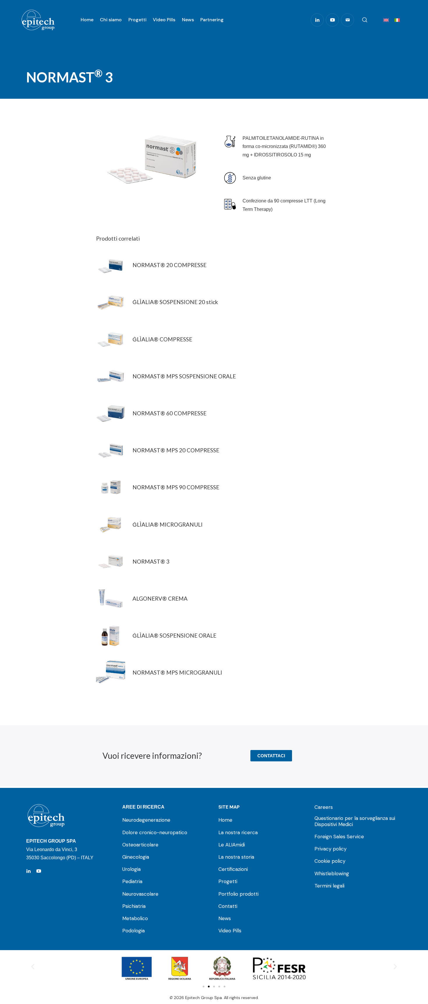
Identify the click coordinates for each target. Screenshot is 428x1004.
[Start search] (365, 20)
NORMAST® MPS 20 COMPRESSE (175, 450)
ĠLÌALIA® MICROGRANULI (167, 524)
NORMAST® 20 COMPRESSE (169, 265)
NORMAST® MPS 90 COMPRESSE (175, 487)
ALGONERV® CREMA (160, 598)
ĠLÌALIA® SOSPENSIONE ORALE (174, 635)
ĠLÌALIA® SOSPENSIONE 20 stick (175, 302)
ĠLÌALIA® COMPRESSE (162, 339)
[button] (32, 966)
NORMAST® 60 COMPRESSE (169, 413)
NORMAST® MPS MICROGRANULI (177, 672)
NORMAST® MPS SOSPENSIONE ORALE (184, 376)
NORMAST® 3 (150, 561)
